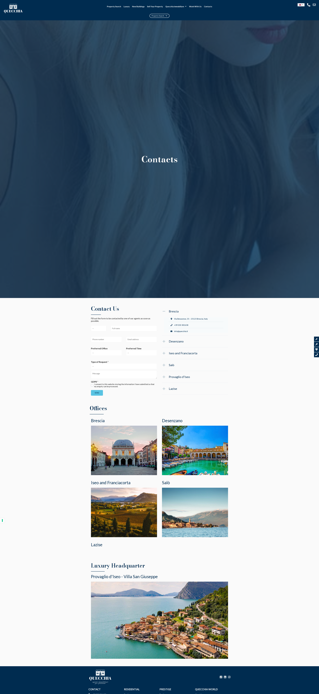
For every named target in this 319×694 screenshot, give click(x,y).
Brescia (98, 420)
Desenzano (172, 420)
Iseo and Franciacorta (110, 482)
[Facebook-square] (221, 677)
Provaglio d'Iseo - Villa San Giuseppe (124, 576)
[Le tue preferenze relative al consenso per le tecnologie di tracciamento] (2, 520)
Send (97, 393)
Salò (166, 482)
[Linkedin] (225, 677)
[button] (301, 4)
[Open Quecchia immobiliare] (186, 6)
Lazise (96, 544)
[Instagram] (229, 677)
